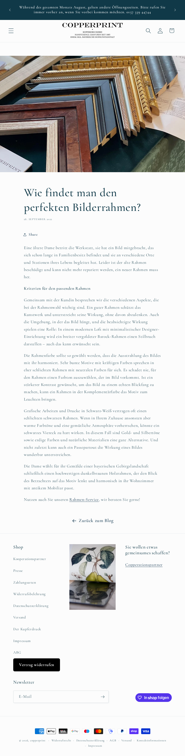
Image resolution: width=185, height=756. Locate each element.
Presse (18, 570)
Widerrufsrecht (61, 740)
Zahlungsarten (24, 582)
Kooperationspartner (29, 559)
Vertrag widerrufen (36, 664)
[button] (11, 30)
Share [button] (33, 234)
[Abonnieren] (102, 697)
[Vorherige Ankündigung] (10, 10)
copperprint (37, 740)
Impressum (22, 641)
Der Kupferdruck (27, 629)
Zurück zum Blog (96, 520)
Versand (19, 617)
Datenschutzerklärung (30, 606)
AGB (113, 740)
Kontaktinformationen (151, 740)
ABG (17, 652)
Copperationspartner (144, 564)
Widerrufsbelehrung (29, 594)
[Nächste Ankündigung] (175, 10)
